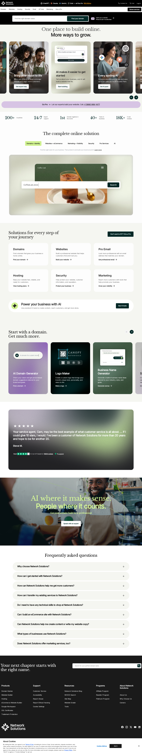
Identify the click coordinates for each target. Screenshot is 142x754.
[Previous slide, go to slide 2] (131, 97)
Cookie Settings (38, 707)
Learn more (98, 150)
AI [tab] (114, 143)
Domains (3, 9)
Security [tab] (91, 143)
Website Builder (7, 695)
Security (27, 9)
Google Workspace (8, 707)
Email (34, 9)
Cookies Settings (102, 746)
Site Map (68, 699)
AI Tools (41, 9)
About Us (123, 695)
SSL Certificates (7, 710)
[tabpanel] (71, 180)
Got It (115, 746)
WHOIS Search (70, 695)
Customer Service (39, 691)
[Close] (139, 746)
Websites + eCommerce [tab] (53, 143)
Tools (67, 707)
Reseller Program (102, 695)
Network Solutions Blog (73, 691)
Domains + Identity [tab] (33, 143)
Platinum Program (102, 699)
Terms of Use (29, 744)
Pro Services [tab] (104, 143)
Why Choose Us (126, 699)
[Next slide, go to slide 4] (136, 97)
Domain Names (7, 691)
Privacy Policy (68, 750)
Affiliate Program (102, 691)
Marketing (50, 9)
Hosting (19, 9)
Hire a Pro (59, 9)
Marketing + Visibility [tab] (75, 143)
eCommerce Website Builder (11, 703)
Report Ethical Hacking (41, 703)
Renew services (134, 9)
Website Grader (70, 703)
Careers (123, 703)
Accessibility (37, 695)
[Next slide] (132, 332)
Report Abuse (38, 699)
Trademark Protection (9, 714)
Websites (12, 9)
